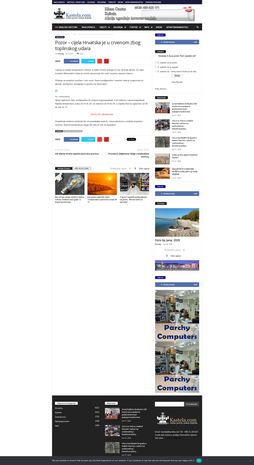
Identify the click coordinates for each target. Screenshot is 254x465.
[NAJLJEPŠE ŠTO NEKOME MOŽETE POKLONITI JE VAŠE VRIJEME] (162, 173)
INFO (146, 27)
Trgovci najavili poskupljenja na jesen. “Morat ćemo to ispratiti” (133, 199)
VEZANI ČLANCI (63, 168)
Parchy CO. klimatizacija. (102, 114)
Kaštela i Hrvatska (76, 2)
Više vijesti (143, 168)
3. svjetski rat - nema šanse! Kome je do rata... (178, 71)
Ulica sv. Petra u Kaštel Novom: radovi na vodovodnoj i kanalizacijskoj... (182, 124)
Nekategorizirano (62, 421)
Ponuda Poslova (153, 2)
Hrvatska (59, 37)
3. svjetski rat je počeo (167, 63)
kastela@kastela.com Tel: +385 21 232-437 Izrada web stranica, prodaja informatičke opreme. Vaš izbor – (176, 435)
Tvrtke (133, 27)
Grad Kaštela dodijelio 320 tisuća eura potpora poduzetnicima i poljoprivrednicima (184, 107)
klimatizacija (76, 131)
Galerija (91, 2)
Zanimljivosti (60, 417)
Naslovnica (59, 2)
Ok (199, 460)
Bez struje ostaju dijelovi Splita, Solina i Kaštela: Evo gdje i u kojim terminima (70, 199)
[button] (197, 27)
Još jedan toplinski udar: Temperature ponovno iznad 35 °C (102, 199)
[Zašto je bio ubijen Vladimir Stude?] (162, 159)
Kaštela (58, 412)
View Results (177, 82)
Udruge (112, 2)
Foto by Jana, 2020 (167, 240)
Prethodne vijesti (119, 168)
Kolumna (101, 2)
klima (66, 131)
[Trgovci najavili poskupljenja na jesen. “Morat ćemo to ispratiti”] (134, 184)
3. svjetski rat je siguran (168, 67)
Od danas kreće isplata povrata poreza (77, 153)
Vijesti (103, 27)
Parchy (61, 54)
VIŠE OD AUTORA (82, 168)
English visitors (68, 27)
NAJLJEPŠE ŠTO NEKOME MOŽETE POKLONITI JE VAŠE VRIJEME (184, 172)
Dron (120, 2)
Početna (58, 34)
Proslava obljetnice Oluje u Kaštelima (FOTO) (128, 155)
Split (57, 426)
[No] (250, 460)
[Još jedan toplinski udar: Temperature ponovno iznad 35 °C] (102, 184)
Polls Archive (160, 89)
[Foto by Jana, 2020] (177, 222)
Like (195, 42)
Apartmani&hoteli (134, 2)
